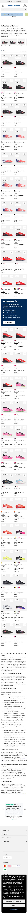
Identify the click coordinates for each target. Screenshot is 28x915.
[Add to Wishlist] (11, 55)
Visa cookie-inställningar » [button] (13, 909)
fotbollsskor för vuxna (20, 793)
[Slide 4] (15, 16)
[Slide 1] (12, 16)
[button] (25, 5)
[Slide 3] (14, 16)
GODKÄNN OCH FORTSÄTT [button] (14, 901)
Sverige (6, 857)
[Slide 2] (13, 16)
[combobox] (14, 9)
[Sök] (25, 9)
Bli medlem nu (8, 322)
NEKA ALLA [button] (14, 905)
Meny (3, 6)
